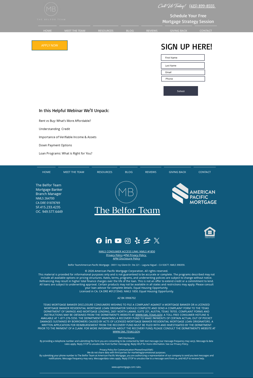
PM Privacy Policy (136, 255)
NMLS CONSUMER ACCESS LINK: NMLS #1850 (127, 251)
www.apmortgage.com (123, 366)
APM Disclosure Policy (126, 258)
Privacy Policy (114, 255)
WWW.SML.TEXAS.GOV (148, 315)
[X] (157, 241)
